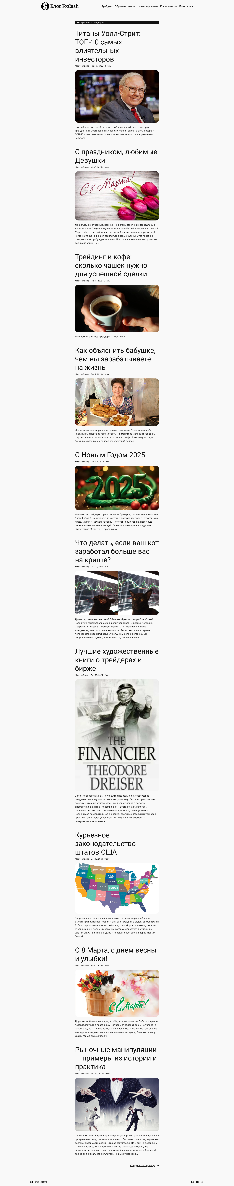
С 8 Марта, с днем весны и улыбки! (115, 954)
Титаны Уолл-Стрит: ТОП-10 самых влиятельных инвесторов (108, 46)
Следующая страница (144, 1165)
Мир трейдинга (82, 66)
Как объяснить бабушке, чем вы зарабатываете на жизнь (115, 359)
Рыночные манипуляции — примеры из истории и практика (116, 1058)
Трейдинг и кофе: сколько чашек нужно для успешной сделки (111, 265)
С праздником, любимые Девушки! (116, 156)
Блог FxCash (64, 6)
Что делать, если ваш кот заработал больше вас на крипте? (117, 551)
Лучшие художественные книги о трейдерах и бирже (117, 660)
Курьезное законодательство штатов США (105, 843)
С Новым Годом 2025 (110, 455)
